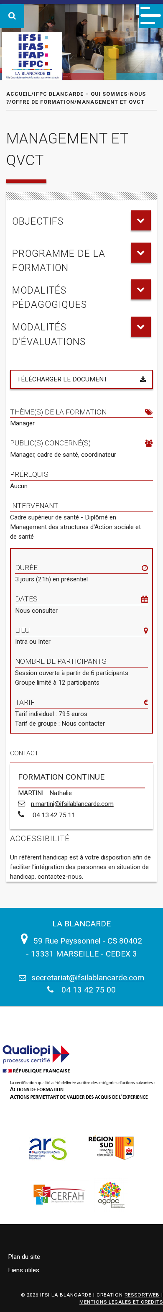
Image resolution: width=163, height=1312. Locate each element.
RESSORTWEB (142, 1295)
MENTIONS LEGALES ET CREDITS (121, 1302)
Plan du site (24, 1257)
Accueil (18, 94)
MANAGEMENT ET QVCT (111, 102)
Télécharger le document (62, 379)
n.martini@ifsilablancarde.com (72, 804)
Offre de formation (43, 102)
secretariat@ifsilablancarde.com (87, 977)
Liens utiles (23, 1270)
